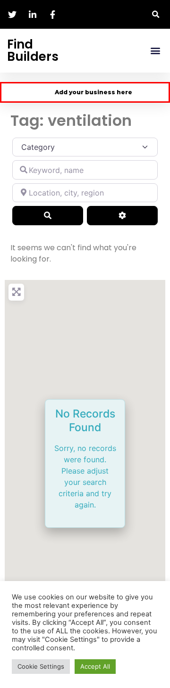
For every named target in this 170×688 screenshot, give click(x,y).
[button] (155, 14)
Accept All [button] (95, 666)
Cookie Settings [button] (40, 666)
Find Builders (33, 50)
